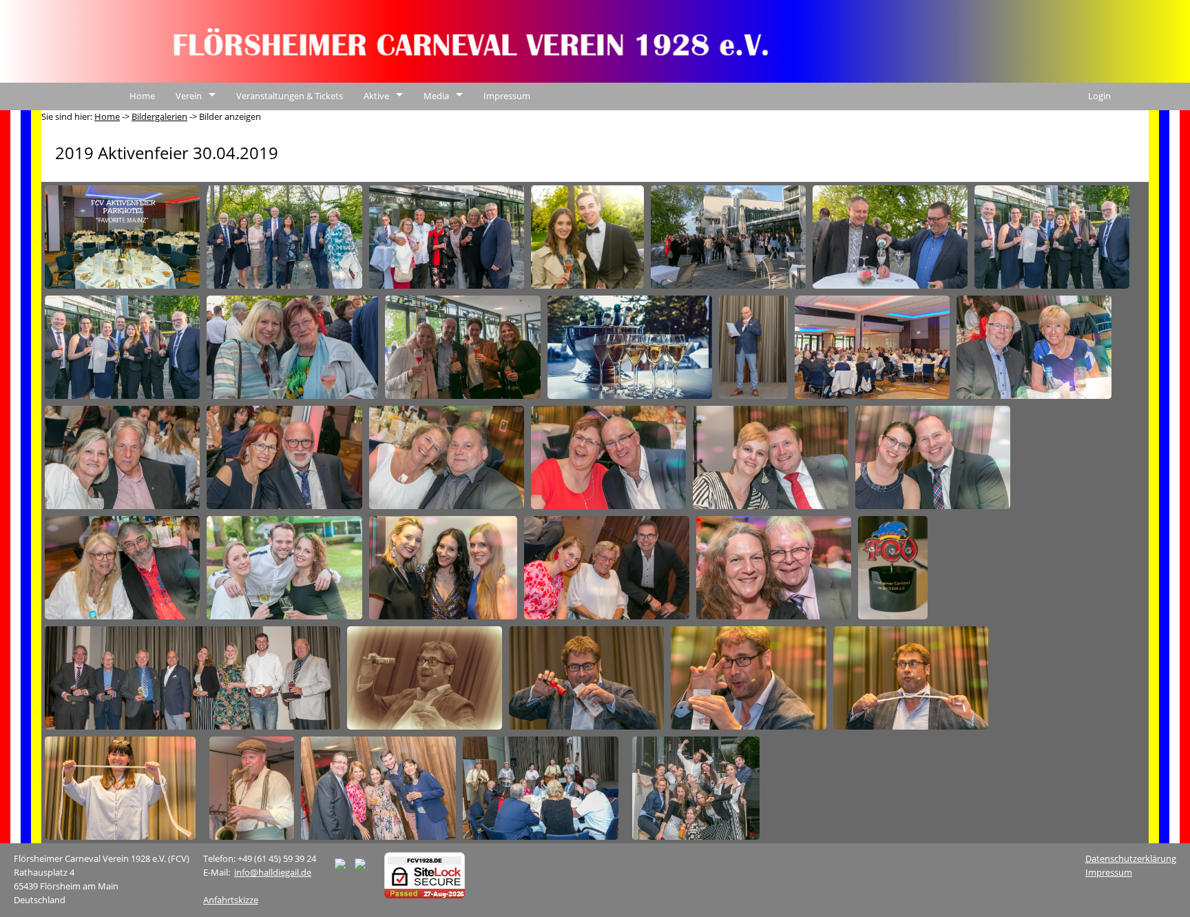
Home (142, 96)
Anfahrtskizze (230, 900)
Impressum (506, 96)
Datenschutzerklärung (1130, 858)
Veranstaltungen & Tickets (289, 96)
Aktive (376, 96)
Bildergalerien (159, 116)
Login (1099, 96)
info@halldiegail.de (272, 872)
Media (436, 96)
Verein (189, 96)
